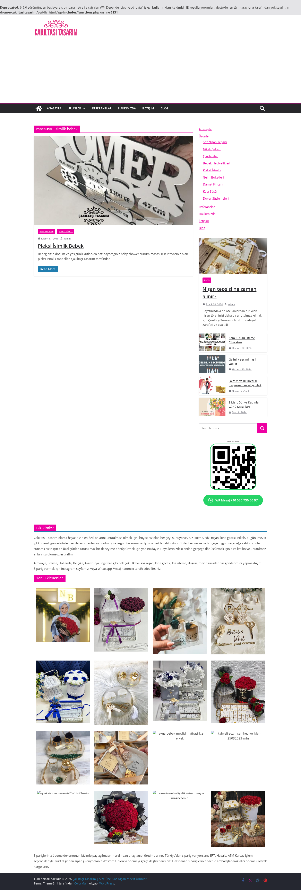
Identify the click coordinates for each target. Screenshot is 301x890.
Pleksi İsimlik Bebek (61, 245)
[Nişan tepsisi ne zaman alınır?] (233, 256)
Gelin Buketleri (213, 177)
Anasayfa (54, 108)
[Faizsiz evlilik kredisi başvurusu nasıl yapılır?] (212, 385)
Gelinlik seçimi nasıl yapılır (242, 361)
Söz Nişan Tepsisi (215, 142)
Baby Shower (46, 231)
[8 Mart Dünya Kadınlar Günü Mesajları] (212, 407)
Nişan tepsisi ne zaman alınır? (229, 292)
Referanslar (102, 108)
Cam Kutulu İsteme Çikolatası (242, 340)
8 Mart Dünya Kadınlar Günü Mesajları (244, 404)
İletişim (148, 108)
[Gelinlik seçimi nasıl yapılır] (212, 364)
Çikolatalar (210, 156)
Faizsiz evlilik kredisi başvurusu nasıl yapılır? (245, 383)
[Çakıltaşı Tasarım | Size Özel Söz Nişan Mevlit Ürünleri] (39, 108)
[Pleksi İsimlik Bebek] (113, 180)
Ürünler (74, 108)
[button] (83, 108)
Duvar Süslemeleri (216, 198)
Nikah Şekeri (212, 149)
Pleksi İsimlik (66, 231)
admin (67, 238)
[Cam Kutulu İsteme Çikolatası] (212, 342)
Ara (262, 428)
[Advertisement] (150, 72)
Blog (164, 108)
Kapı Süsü (210, 191)
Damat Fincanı (213, 184)
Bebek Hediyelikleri (216, 163)
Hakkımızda (127, 108)
